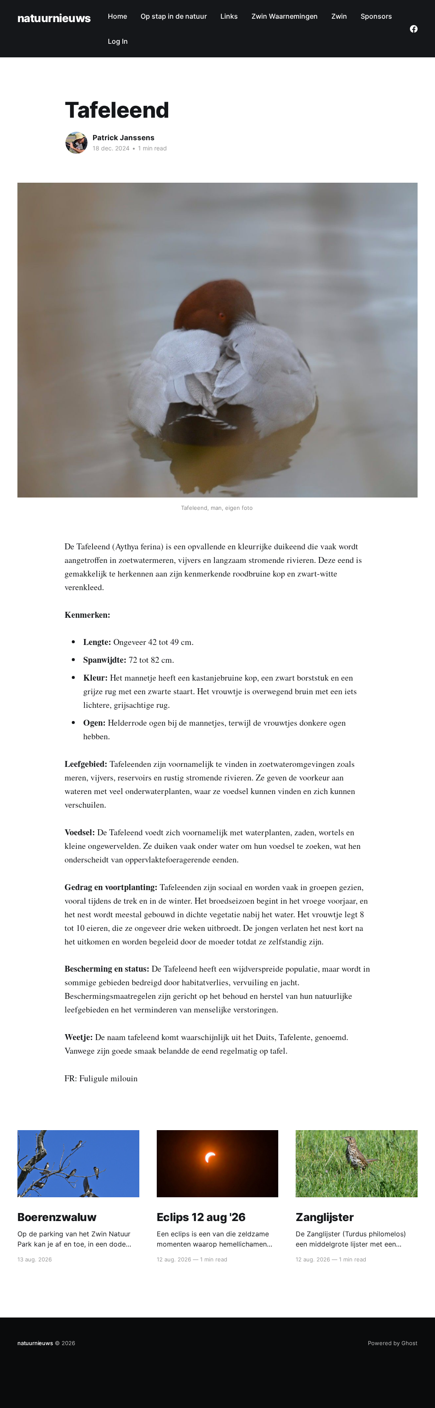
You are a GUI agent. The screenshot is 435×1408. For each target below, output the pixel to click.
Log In (118, 41)
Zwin (339, 16)
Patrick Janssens (124, 137)
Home (117, 16)
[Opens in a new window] (414, 29)
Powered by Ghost (393, 1343)
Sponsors (376, 16)
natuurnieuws (54, 18)
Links (229, 16)
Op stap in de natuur (174, 16)
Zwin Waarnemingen (284, 16)
